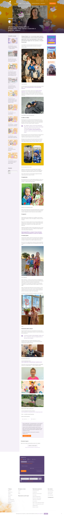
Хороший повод (50, 492)
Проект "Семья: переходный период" (38, 502)
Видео (19, 493)
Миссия (9, 490)
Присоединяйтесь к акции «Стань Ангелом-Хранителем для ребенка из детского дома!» (31, 232)
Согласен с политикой (27, 480)
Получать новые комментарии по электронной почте (32, 447)
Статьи (11, 6)
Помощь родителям (36, 490)
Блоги (19, 492)
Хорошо (46, 513)
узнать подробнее (40, 513)
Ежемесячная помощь (31, 461)
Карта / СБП (24, 459)
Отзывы (9, 493)
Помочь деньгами (50, 490)
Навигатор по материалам (37, 499)
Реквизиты (9, 502)
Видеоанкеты (28, 3)
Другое (35, 459)
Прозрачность (10, 492)
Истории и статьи (21, 488)
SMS (29, 459)
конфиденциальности (30, 480)
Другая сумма (32, 468)
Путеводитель (35, 492)
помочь (53, 3)
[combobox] (32, 466)
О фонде (19, 3)
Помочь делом (50, 493)
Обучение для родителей (36, 496)
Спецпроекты (42, 3)
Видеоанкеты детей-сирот (23, 495)
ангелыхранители (11, 18)
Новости (9, 496)
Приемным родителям (36, 3)
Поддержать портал (26, 435)
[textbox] (32, 466)
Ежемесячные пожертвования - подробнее (26, 463)
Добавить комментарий (33, 445)
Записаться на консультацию (37, 493)
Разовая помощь (24, 461)
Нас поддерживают (11, 499)
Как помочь (50, 488)
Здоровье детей (35, 505)
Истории (23, 3)
